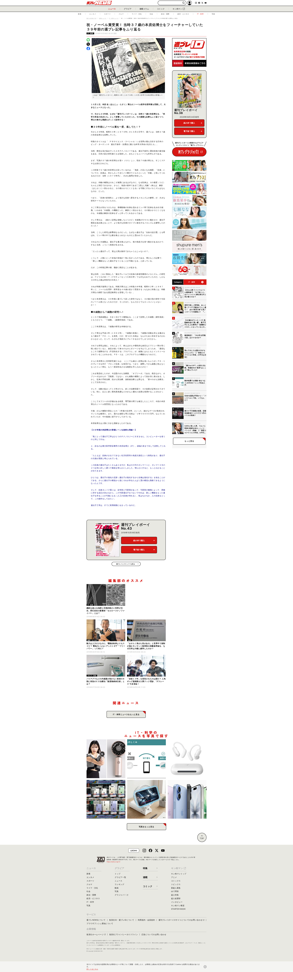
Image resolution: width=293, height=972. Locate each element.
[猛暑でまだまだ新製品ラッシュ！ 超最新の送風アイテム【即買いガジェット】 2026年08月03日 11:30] (146, 799)
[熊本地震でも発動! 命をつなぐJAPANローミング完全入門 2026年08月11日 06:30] (146, 758)
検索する (183, 3)
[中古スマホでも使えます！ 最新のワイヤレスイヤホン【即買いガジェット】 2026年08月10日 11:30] (187, 758)
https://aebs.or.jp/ (113, 862)
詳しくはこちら (92, 969)
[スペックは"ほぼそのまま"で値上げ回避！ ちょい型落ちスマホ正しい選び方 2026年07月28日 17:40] (187, 799)
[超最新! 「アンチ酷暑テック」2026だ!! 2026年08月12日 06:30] (106, 758)
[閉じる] (205, 966)
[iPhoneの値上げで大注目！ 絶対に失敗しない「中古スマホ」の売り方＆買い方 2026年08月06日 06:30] (106, 799)
